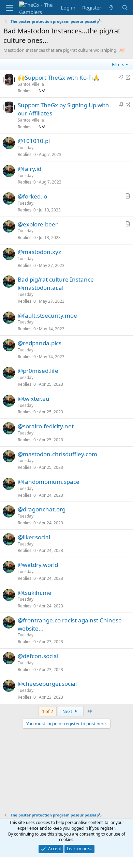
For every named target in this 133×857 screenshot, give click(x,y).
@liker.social (34, 537)
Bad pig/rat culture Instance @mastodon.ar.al (56, 283)
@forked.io (32, 196)
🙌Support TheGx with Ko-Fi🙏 (59, 77)
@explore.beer (38, 224)
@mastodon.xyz (39, 252)
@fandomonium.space (48, 482)
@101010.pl (34, 141)
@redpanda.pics (39, 343)
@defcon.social (38, 656)
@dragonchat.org (41, 509)
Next (67, 711)
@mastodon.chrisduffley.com (57, 454)
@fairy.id (29, 169)
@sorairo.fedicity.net (46, 426)
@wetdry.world (38, 565)
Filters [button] (118, 64)
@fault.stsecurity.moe (47, 315)
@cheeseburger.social (47, 683)
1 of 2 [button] (47, 711)
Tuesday (25, 147)
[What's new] (111, 7)
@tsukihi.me (34, 593)
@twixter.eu (33, 398)
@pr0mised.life (38, 371)
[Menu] (9, 8)
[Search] (125, 7)
